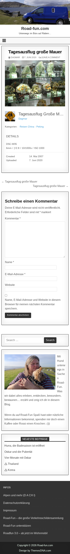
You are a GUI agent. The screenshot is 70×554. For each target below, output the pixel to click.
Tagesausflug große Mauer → (50, 186)
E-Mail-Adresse (15, 274)
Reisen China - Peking (32, 126)
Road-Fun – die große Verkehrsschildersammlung (33, 518)
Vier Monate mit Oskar (17, 457)
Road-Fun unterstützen (17, 525)
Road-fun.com (35, 28)
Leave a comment (50, 57)
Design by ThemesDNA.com (35, 550)
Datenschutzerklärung (16, 502)
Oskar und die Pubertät (18, 451)
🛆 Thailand (11, 463)
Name (9, 262)
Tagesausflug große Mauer (35, 51)
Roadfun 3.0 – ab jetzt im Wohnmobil (25, 533)
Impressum (9, 510)
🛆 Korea (9, 470)
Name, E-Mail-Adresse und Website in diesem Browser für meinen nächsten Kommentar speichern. (32, 304)
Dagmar (15, 57)
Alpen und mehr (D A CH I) (19, 495)
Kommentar (13, 218)
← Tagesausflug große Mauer (19, 181)
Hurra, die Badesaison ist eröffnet (24, 445)
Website (10, 284)
